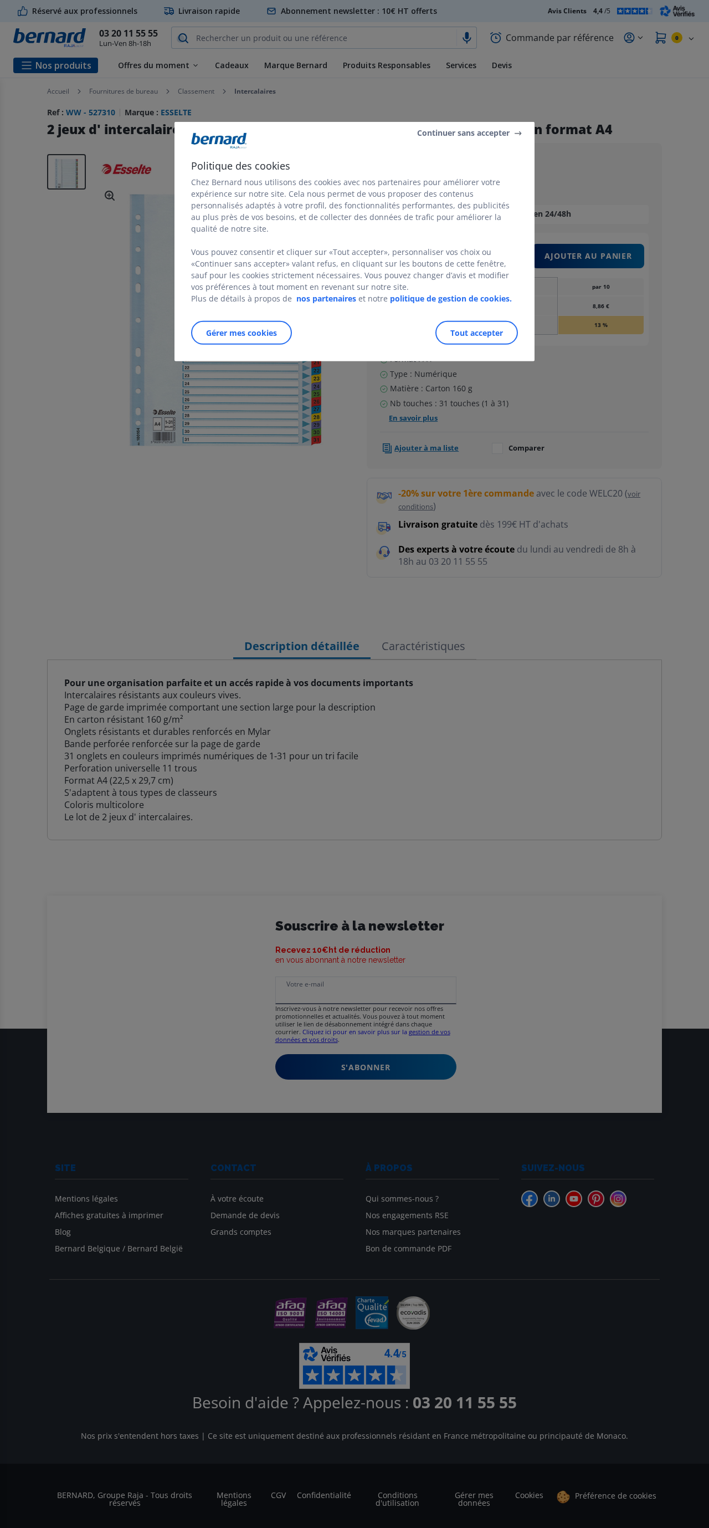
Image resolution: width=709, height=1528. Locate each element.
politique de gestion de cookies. (451, 298)
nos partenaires (326, 298)
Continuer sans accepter (463, 132)
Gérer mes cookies (241, 333)
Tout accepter (476, 333)
